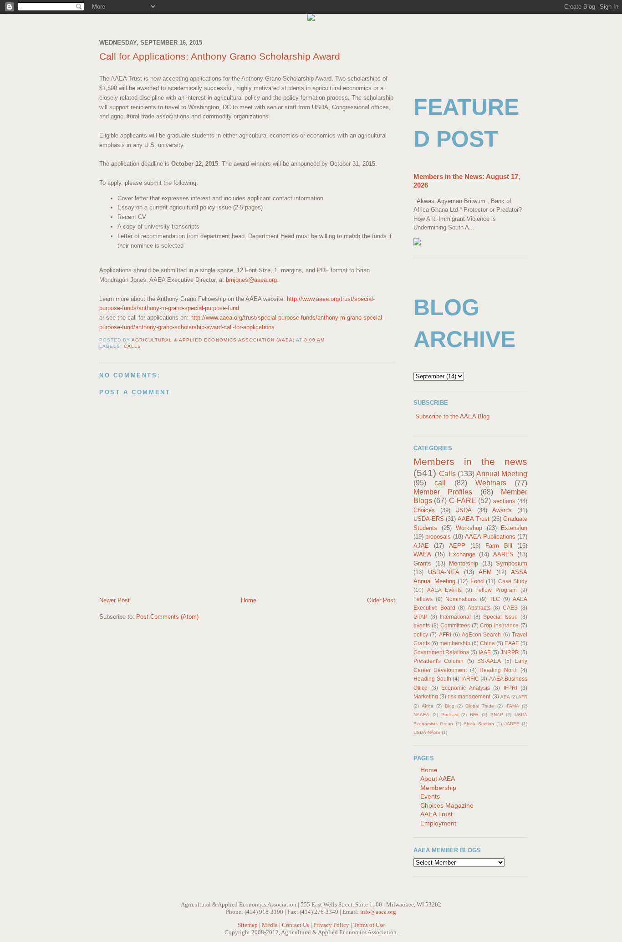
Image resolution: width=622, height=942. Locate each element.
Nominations (461, 599)
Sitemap (248, 925)
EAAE (512, 643)
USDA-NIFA (443, 572)
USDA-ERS (428, 518)
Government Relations (441, 652)
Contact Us (295, 925)
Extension (514, 527)
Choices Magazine (447, 805)
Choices (424, 510)
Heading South (432, 679)
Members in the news (470, 461)
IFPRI (510, 688)
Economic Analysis (465, 688)
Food (477, 581)
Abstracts (479, 608)
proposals (438, 536)
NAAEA (421, 714)
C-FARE (462, 500)
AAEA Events (444, 590)
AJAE (421, 545)
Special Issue (500, 617)
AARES (503, 554)
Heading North (498, 670)
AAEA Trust (473, 518)
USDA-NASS (426, 732)
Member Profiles (442, 492)
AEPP (457, 545)
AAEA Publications (490, 536)
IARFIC (470, 679)
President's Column (438, 661)
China (487, 643)
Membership (438, 787)
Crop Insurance (499, 625)
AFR (522, 696)
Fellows (423, 599)
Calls (132, 346)
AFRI (445, 634)
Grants (422, 563)
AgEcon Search (481, 634)
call (440, 483)
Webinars (490, 483)
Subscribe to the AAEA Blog (452, 416)
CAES (510, 608)
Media (270, 925)
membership (454, 643)
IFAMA (512, 705)
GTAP (420, 617)
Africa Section (479, 723)
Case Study (513, 581)
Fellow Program (496, 590)
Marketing (425, 696)
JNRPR (509, 652)
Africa (427, 705)
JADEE (512, 723)
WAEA (422, 554)
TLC (494, 599)
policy (420, 634)
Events (430, 796)
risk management (469, 696)
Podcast (450, 714)
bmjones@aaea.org (251, 279)
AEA (505, 696)
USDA (463, 510)
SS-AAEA (489, 661)
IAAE (485, 652)
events (421, 625)
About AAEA (437, 778)
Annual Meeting (501, 474)
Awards (502, 510)
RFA (474, 714)
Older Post (381, 600)
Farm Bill (498, 545)
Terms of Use (369, 925)
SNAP (496, 714)
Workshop (469, 527)
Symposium (511, 563)
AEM (485, 572)
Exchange (462, 554)
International (455, 617)
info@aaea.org (378, 911)
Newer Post (114, 600)
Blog (449, 705)
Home (248, 600)
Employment (438, 823)
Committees (455, 625)
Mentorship (463, 563)
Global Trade (479, 705)
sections (504, 501)
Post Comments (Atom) (167, 616)
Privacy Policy (331, 925)
